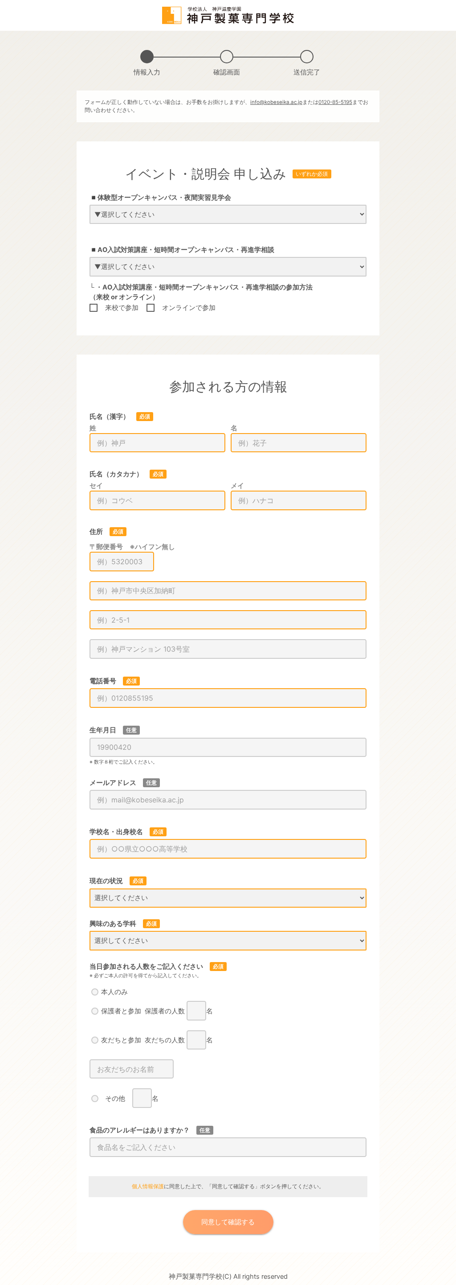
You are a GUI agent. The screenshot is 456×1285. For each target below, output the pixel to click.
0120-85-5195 (335, 102)
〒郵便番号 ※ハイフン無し (132, 547)
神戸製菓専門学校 (195, 1277)
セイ (96, 486)
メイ (237, 486)
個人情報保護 (148, 1186)
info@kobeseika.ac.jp (276, 102)
